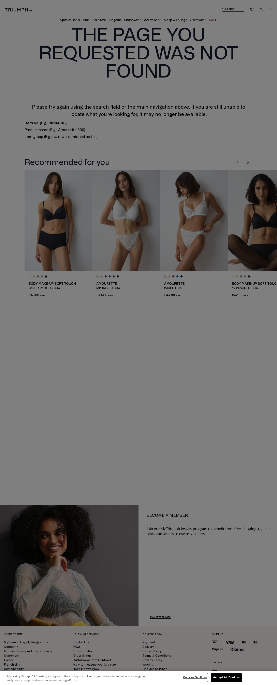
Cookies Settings (195, 677)
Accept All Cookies (226, 677)
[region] (138, 678)
